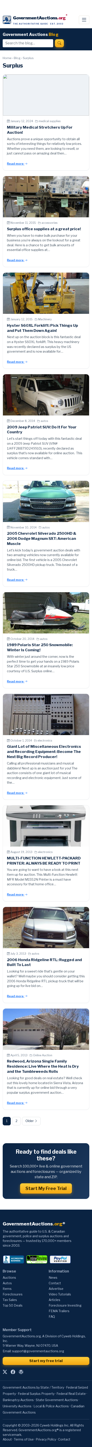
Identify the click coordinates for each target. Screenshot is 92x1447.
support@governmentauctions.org (38, 1351)
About (7, 1439)
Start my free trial (46, 1361)
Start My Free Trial (46, 1188)
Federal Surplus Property (36, 1394)
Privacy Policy (46, 1439)
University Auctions (17, 1406)
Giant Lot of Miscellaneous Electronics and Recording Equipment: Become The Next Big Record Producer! (44, 751)
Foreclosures (13, 1294)
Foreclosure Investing (65, 1305)
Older (29, 1121)
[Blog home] (21, 1372)
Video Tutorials (60, 1294)
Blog (17, 58)
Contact (55, 1283)
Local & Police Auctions (51, 1406)
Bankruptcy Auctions (18, 1400)
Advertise (56, 1289)
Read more (15, 163)
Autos (7, 1283)
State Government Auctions (57, 1400)
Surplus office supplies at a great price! (44, 229)
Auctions (9, 1277)
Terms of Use (24, 1439)
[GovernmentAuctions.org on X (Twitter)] (5, 1372)
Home (7, 58)
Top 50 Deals (13, 1305)
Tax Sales (10, 1300)
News (53, 1277)
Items (7, 1289)
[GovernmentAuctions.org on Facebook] (13, 1372)
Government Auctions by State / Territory (33, 1387)
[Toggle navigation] (84, 20)
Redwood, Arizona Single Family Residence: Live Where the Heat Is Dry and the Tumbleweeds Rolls (43, 1066)
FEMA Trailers (59, 1311)
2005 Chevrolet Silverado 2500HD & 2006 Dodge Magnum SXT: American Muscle (41, 538)
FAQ (52, 1316)
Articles (54, 1300)
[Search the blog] (59, 43)
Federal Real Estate (71, 1394)
